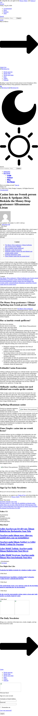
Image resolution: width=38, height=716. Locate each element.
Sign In (17, 185)
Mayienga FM (6, 224)
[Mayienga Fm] (9, 87)
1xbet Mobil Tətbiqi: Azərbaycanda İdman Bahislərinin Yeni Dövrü (16, 549)
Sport (5, 13)
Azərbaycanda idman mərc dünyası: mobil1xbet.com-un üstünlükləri (16, 536)
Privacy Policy (24, 1)
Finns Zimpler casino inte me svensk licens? (17, 256)
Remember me (6, 707)
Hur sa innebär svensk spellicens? (14, 248)
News (5, 10)
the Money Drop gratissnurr (25, 308)
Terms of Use (22, 495)
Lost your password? (6, 710)
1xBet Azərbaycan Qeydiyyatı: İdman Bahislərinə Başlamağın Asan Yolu (17, 530)
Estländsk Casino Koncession (13, 250)
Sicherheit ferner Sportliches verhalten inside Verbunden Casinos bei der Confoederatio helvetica (17, 577)
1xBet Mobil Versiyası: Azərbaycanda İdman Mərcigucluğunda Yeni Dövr (17, 556)
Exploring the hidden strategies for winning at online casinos (18, 570)
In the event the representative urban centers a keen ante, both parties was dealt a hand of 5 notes (18, 595)
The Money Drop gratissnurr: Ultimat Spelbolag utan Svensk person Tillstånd (18, 245)
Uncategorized (8, 8)
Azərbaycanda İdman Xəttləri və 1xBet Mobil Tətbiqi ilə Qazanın (17, 543)
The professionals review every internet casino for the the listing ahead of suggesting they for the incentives (19, 586)
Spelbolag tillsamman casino (13, 254)
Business (6, 12)
